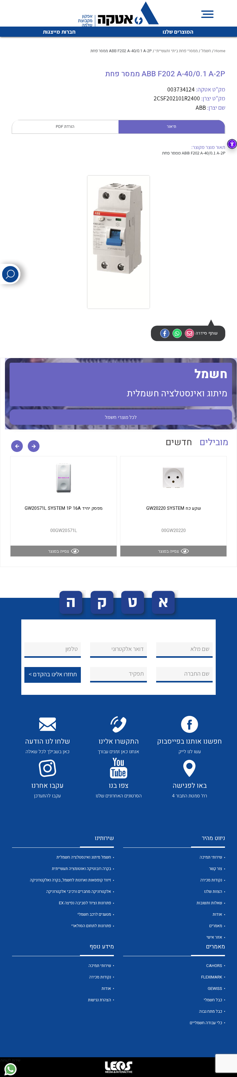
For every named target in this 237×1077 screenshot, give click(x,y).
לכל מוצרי (121, 417)
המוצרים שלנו (178, 31)
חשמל (206, 51)
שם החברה (197, 673)
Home (219, 51)
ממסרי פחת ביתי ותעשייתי (176, 51)
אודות (217, 914)
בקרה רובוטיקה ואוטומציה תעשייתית (81, 869)
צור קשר (215, 869)
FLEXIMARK (211, 977)
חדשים (178, 442)
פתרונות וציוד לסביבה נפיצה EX (85, 903)
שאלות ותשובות (209, 903)
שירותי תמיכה (211, 857)
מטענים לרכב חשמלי (94, 914)
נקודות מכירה (211, 880)
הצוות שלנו (213, 892)
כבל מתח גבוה (210, 1011)
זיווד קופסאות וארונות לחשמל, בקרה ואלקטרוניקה (70, 880)
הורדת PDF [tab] (65, 127)
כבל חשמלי (213, 1000)
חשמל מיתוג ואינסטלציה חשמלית (83, 857)
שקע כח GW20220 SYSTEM (173, 508)
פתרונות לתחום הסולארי (91, 926)
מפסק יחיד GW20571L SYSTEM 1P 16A (63, 508)
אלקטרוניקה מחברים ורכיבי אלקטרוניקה (78, 892)
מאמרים (215, 926)
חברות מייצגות (59, 31)
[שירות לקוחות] (10, 1069)
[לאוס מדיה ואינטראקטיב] (118, 1067)
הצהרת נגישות (99, 1000)
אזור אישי (214, 937)
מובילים (213, 442)
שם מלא (200, 649)
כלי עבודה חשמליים (206, 1023)
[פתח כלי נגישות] (232, 144)
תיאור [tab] (171, 127)
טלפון (71, 649)
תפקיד (136, 673)
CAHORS (214, 966)
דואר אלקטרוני (127, 649)
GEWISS (215, 989)
